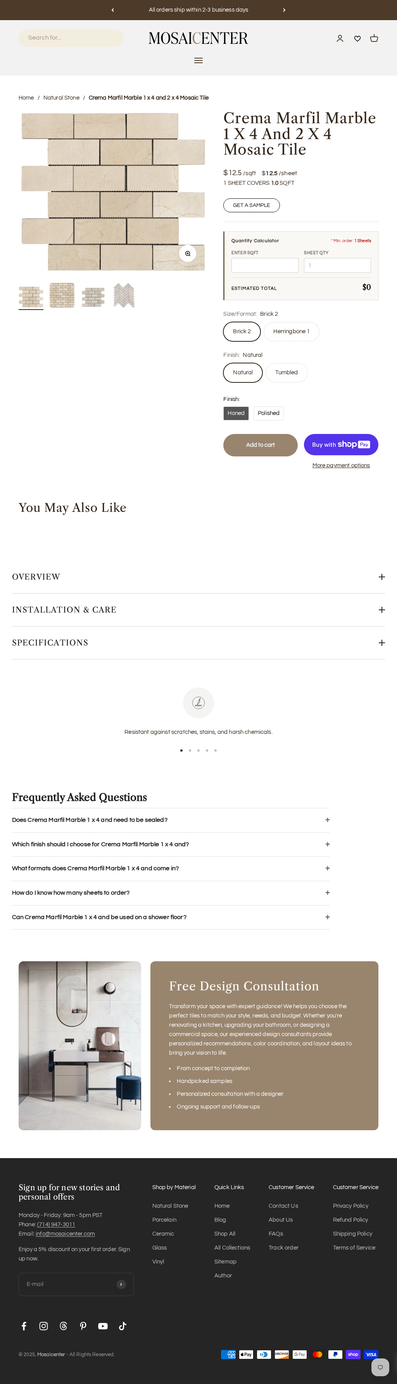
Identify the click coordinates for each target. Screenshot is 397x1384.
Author (223, 1276)
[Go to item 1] (31, 298)
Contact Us (283, 1206)
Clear (107, 38)
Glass (159, 1248)
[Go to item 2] (62, 296)
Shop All (224, 1234)
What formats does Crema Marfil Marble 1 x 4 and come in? (95, 868)
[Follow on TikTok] (122, 1326)
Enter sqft (245, 253)
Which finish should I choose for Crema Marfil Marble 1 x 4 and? (100, 844)
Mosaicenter (51, 1354)
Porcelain (164, 1220)
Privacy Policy (350, 1206)
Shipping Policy (352, 1234)
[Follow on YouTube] (103, 1326)
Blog (220, 1220)
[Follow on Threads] (63, 1326)
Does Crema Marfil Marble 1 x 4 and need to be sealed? (89, 820)
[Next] (284, 10)
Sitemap (225, 1262)
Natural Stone (61, 98)
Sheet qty (316, 253)
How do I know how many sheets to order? (71, 893)
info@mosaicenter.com (65, 1234)
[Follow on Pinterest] (83, 1326)
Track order (284, 1248)
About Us (281, 1220)
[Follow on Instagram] (43, 1326)
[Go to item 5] (215, 750)
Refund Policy (350, 1220)
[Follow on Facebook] (24, 1326)
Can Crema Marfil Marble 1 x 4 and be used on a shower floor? (99, 917)
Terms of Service (354, 1248)
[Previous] (112, 10)
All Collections (232, 1248)
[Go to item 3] (93, 298)
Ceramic (163, 1234)
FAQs (276, 1234)
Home (26, 98)
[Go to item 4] (124, 296)
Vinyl (158, 1262)
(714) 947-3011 (56, 1224)
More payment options (341, 465)
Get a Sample (251, 205)
